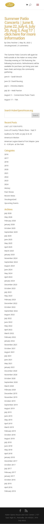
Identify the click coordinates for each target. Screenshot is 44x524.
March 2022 (9, 333)
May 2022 (8, 326)
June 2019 (8, 416)
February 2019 (10, 431)
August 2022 (9, 314)
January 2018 (9, 457)
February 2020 (10, 389)
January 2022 (9, 341)
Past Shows (9, 192)
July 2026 (7, 213)
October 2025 (9, 228)
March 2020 (9, 386)
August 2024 (9, 266)
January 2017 (9, 476)
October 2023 (9, 288)
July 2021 (7, 356)
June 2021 (8, 359)
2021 (6, 173)
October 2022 (9, 307)
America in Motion (11, 137)
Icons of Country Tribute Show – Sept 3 (20, 130)
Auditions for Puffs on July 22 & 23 (18, 134)
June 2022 (8, 322)
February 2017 (10, 472)
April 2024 (8, 277)
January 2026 (9, 224)
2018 (6, 162)
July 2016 (7, 483)
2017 (6, 158)
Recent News (9, 196)
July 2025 (7, 236)
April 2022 (8, 329)
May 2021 (8, 363)
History (7, 188)
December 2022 (10, 303)
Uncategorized (10, 45)
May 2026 (8, 217)
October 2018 (9, 435)
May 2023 (8, 296)
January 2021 (9, 367)
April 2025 (8, 247)
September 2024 (11, 262)
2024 (6, 184)
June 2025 (8, 239)
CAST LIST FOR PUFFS (13, 126)
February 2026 (10, 221)
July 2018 (7, 442)
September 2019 (11, 405)
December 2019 (10, 393)
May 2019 (8, 420)
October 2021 (9, 348)
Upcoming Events (11, 203)
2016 (6, 154)
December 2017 (10, 461)
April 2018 (8, 453)
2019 (6, 165)
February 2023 (10, 299)
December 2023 (10, 284)
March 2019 (9, 427)
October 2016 (9, 480)
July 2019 (7, 412)
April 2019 (8, 423)
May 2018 (8, 450)
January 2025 (9, 254)
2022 (6, 177)
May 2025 (8, 243)
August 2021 (9, 352)
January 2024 (9, 281)
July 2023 (7, 292)
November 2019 (10, 397)
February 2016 (10, 491)
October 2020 (9, 378)
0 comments (23, 45)
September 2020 (11, 382)
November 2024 (10, 258)
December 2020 (10, 371)
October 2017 (9, 465)
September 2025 (11, 232)
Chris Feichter (12, 42)
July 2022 (7, 318)
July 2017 (7, 468)
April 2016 (8, 487)
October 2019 (9, 401)
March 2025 (9, 251)
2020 (6, 169)
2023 (6, 180)
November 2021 (10, 344)
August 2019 (9, 408)
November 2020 (10, 374)
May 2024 (8, 273)
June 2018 (8, 446)
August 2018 (9, 438)
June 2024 (8, 269)
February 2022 (10, 337)
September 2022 (11, 311)
